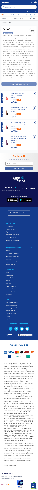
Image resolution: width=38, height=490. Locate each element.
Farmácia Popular (10, 264)
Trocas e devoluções (11, 313)
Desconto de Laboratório (12, 256)
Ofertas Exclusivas (21, 14)
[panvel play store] (25, 200)
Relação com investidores (12, 234)
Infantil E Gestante (11, 286)
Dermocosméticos (10, 289)
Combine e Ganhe (29, 14)
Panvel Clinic (9, 294)
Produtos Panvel (10, 292)
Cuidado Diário (9, 278)
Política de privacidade (11, 237)
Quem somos (9, 226)
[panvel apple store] (12, 200)
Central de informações (12, 302)
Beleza (7, 272)
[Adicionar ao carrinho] (34, 93)
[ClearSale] (5, 484)
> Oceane (8, 22)
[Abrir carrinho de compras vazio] (35, 2)
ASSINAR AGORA (19, 168)
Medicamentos (9, 275)
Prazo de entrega (10, 310)
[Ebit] (20, 484)
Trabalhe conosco (10, 229)
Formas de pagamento (12, 308)
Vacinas (8, 250)
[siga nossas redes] (11, 329)
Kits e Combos (13, 14)
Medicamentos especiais (12, 253)
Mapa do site (9, 319)
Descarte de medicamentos (13, 240)
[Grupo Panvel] (7, 473)
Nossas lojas (9, 243)
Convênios (8, 259)
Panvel (4, 22)
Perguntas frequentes (11, 305)
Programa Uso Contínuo (12, 262)
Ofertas (8, 316)
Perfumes (8, 283)
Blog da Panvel (9, 232)
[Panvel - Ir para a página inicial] (15, 2)
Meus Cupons (5, 14)
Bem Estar (8, 280)
